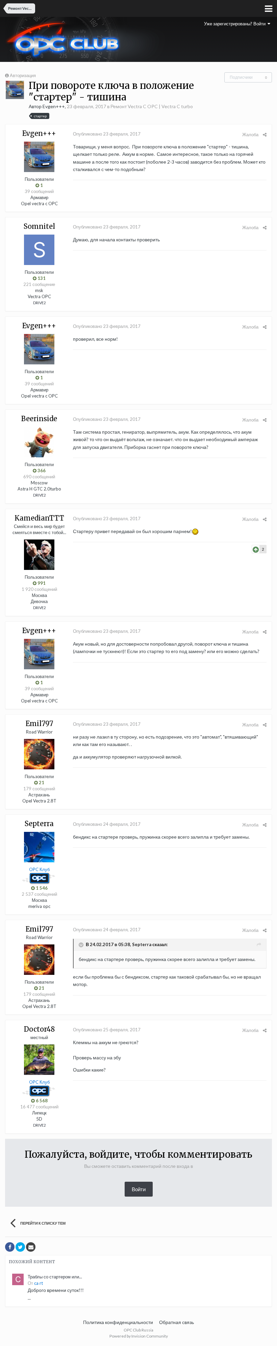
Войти (139, 1189)
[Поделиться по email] (30, 1247)
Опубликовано (107, 134)
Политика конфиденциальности (118, 1322)
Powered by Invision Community (138, 1336)
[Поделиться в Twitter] (20, 1247)
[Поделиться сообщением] (265, 134)
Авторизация (23, 75)
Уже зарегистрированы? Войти (236, 23)
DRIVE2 (39, 303)
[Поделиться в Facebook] (10, 1247)
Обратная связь (176, 1322)
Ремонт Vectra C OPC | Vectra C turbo (151, 106)
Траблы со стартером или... (55, 1276)
